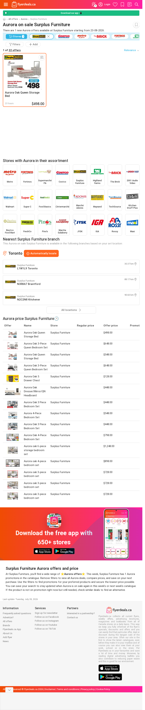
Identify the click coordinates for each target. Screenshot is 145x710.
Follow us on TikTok (45, 628)
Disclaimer (50, 689)
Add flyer (7, 637)
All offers (13, 19)
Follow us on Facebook (47, 617)
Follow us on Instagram (47, 620)
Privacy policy (88, 689)
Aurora (24, 19)
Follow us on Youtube (46, 625)
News (6, 641)
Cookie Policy (103, 689)
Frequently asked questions (17, 613)
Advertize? (8, 617)
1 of (12, 50)
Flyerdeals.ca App (12, 629)
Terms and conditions (68, 689)
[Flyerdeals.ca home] (24, 4)
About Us (7, 633)
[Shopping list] (129, 4)
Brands (6, 625)
